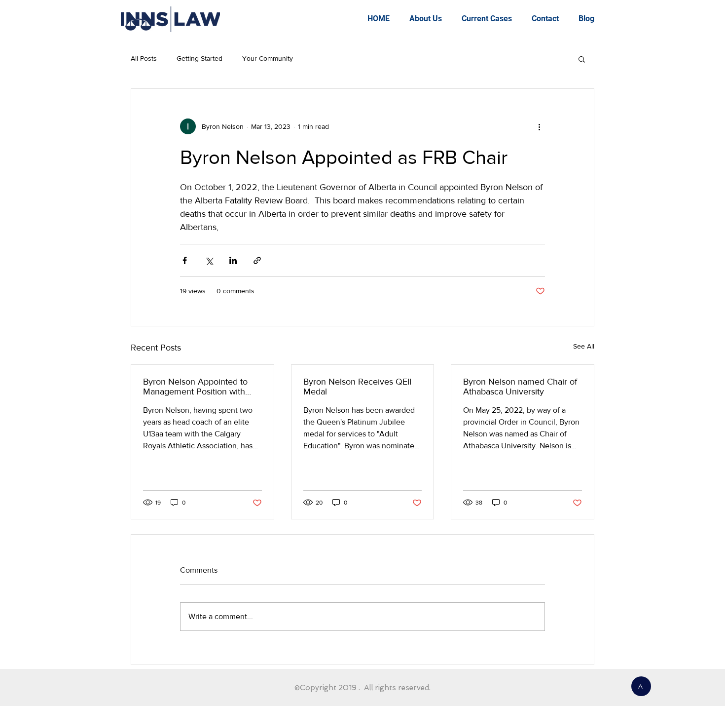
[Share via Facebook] (184, 260)
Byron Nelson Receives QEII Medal (357, 386)
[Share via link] (257, 260)
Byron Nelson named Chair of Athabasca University (520, 386)
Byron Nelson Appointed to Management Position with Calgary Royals (195, 386)
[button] (581, 59)
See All (583, 346)
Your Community (267, 58)
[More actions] (539, 126)
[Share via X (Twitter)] (209, 260)
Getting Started (199, 58)
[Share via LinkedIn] (233, 260)
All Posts (144, 58)
